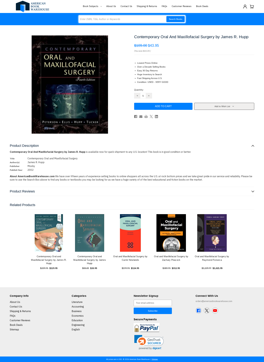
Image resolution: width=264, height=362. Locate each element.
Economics (78, 315)
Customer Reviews (181, 6)
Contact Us (126, 6)
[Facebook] (135, 116)
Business (77, 311)
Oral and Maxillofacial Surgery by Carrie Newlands (130, 258)
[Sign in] (245, 6)
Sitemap (14, 329)
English (76, 329)
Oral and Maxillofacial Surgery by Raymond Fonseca (212, 258)
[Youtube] (215, 310)
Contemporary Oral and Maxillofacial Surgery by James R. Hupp (48, 260)
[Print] (146, 116)
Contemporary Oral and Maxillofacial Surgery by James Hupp (89, 260)
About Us (111, 6)
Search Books (175, 19)
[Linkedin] (156, 116)
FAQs (164, 6)
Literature (77, 301)
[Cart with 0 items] (252, 6)
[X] (151, 116)
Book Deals (202, 6)
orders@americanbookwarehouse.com (214, 301)
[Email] (140, 116)
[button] (149, 342)
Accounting (78, 306)
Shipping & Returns (147, 6)
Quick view (49, 233)
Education (77, 320)
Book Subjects (91, 6)
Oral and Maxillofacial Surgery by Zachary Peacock (171, 258)
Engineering (78, 324)
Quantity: (139, 89)
